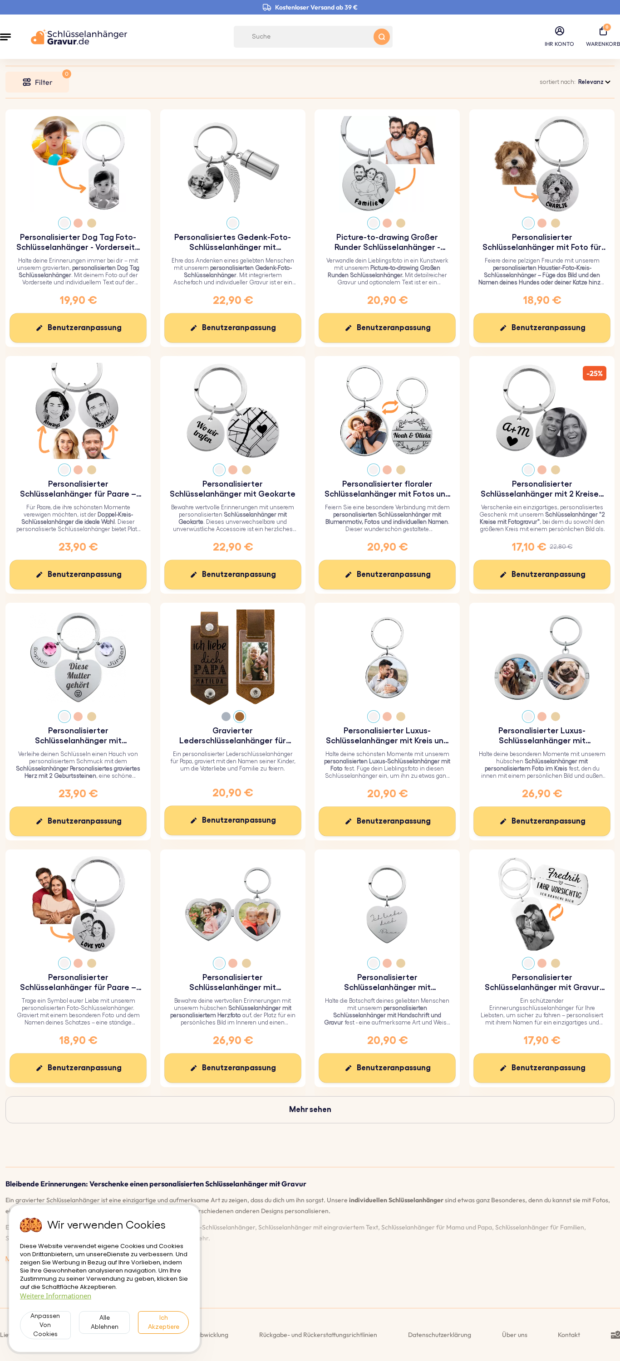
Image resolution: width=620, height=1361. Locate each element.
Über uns (514, 1335)
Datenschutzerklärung (439, 1335)
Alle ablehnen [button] (104, 1322)
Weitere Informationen (55, 1295)
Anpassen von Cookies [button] (45, 1325)
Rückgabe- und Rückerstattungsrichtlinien (318, 1335)
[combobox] (595, 82)
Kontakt (569, 1335)
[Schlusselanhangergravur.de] (79, 37)
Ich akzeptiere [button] (163, 1322)
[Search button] (382, 37)
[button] (5, 37)
